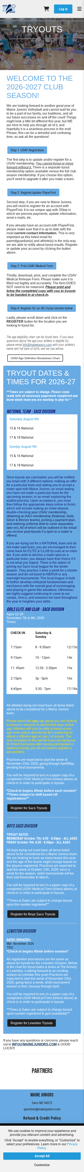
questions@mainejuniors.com (42, 1109)
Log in (63, 9)
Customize (42, 1165)
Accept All (42, 1156)
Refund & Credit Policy (42, 1118)
